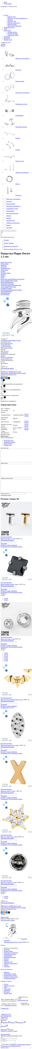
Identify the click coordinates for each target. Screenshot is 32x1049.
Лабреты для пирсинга (22, 172)
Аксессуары (4, 287)
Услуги (6, 15)
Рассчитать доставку (20, 373)
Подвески (18, 195)
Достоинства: (5, 448)
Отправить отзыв (6, 495)
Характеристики (5, 285)
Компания (7, 36)
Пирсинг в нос (20, 161)
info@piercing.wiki (23, 1000)
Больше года (7, 445)
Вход (5, 2)
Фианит (3, 355)
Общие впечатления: (7, 478)
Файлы (3, 293)
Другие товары (26, 415)
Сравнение (13, 545)
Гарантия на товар (13, 35)
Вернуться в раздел (6, 279)
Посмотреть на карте (11, 1005)
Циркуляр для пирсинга (22, 92)
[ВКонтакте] (2, 378)
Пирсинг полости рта (14, 23)
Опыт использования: (7, 437)
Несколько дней (8, 440)
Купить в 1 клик (16, 371)
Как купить (7, 30)
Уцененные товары (9, 978)
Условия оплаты (12, 32)
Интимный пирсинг (21, 127)
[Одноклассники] (4, 378)
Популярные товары (10, 974)
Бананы (18, 149)
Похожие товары (5, 290)
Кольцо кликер (20, 81)
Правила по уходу (9, 27)
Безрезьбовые (19, 115)
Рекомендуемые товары (11, 977)
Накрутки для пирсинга (22, 58)
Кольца (18, 184)
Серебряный (4, 352)
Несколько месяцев (9, 442)
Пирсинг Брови (12, 24)
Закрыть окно (5, 917)
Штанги (18, 138)
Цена (5, 29)
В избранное (4, 546)
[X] (9, 378)
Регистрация (7, 3)
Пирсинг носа (12, 16)
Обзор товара (4, 280)
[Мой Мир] (6, 378)
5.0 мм (6, 656)
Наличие (3, 291)
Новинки (6, 972)
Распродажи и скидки (10, 975)
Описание (4, 283)
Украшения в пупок (21, 104)
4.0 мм (6, 600)
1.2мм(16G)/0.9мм (6, 346)
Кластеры (18, 70)
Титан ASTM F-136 (6, 359)
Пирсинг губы (12, 21)
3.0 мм (6, 598)
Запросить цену (16, 1046)
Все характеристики (6, 343)
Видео (2, 294)
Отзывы (3, 288)
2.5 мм (6, 653)
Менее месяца (8, 443)
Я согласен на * (16, 1044)
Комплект (3, 282)
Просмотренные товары (8, 920)
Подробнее (4, 543)
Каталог (3, 44)
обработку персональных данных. (21, 1044)
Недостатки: (4, 463)
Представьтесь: (5, 493)
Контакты (7, 38)
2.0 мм (6, 660)
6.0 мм (6, 657)
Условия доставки (13, 33)
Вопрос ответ (8, 39)
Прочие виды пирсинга (14, 26)
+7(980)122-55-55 (6, 1014)
